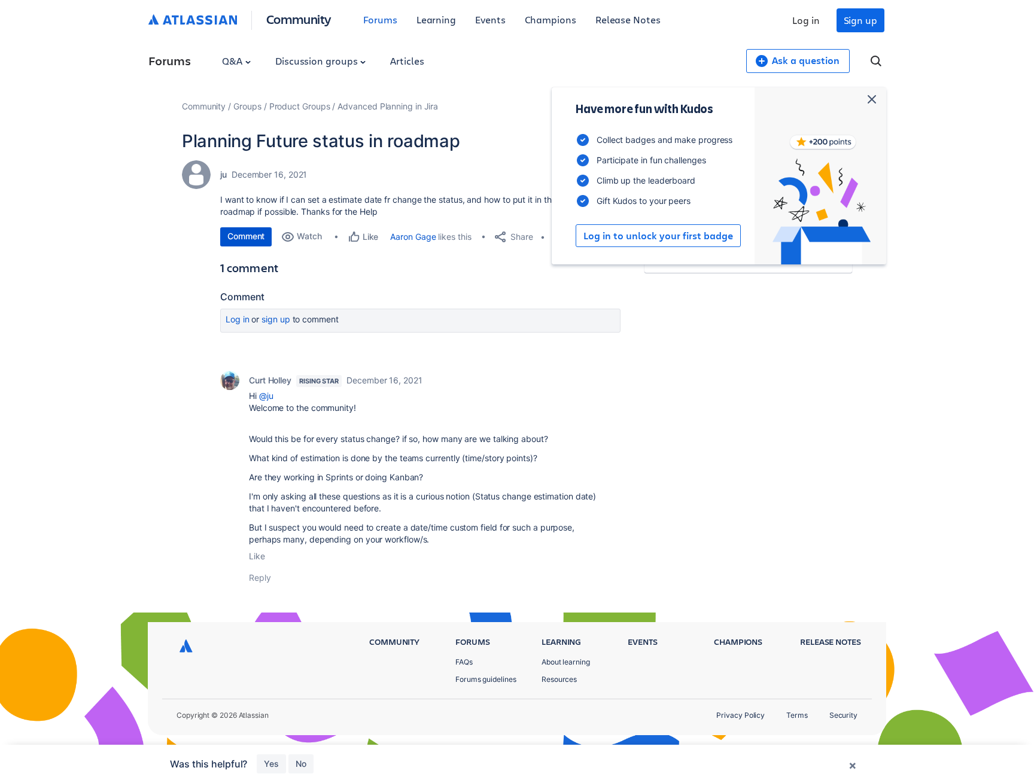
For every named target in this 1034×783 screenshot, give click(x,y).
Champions (550, 19)
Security (843, 715)
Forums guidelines (485, 679)
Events (490, 19)
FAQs (464, 661)
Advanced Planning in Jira (387, 106)
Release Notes (628, 19)
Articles (407, 60)
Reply (260, 577)
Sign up (860, 20)
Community (299, 19)
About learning (566, 661)
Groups (247, 106)
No (301, 763)
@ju (266, 396)
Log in (806, 20)
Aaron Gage (413, 236)
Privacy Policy (740, 715)
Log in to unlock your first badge (658, 235)
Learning (436, 19)
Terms (797, 715)
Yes (271, 763)
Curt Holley (270, 380)
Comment (245, 236)
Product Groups (299, 106)
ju (223, 174)
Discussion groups (317, 60)
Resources (559, 679)
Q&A (233, 60)
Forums (380, 19)
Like (257, 556)
